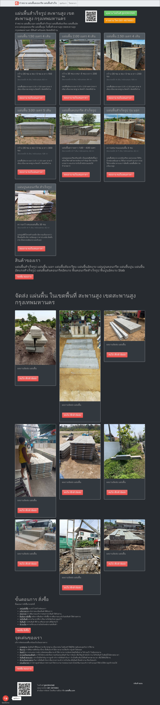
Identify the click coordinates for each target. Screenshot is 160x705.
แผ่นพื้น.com (70, 690)
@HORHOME (49, 685)
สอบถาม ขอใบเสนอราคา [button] (31, 98)
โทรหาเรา (72, 3)
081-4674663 (53, 688)
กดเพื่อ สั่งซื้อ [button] (23, 630)
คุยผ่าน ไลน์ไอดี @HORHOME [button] (120, 13)
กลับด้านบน (138, 683)
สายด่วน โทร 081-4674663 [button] (120, 20)
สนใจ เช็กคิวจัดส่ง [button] (28, 378)
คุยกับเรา (63, 3)
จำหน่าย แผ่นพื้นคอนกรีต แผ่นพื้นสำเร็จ (38, 3)
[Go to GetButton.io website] (5, 702)
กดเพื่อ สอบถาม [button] (24, 276)
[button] (91, 16)
